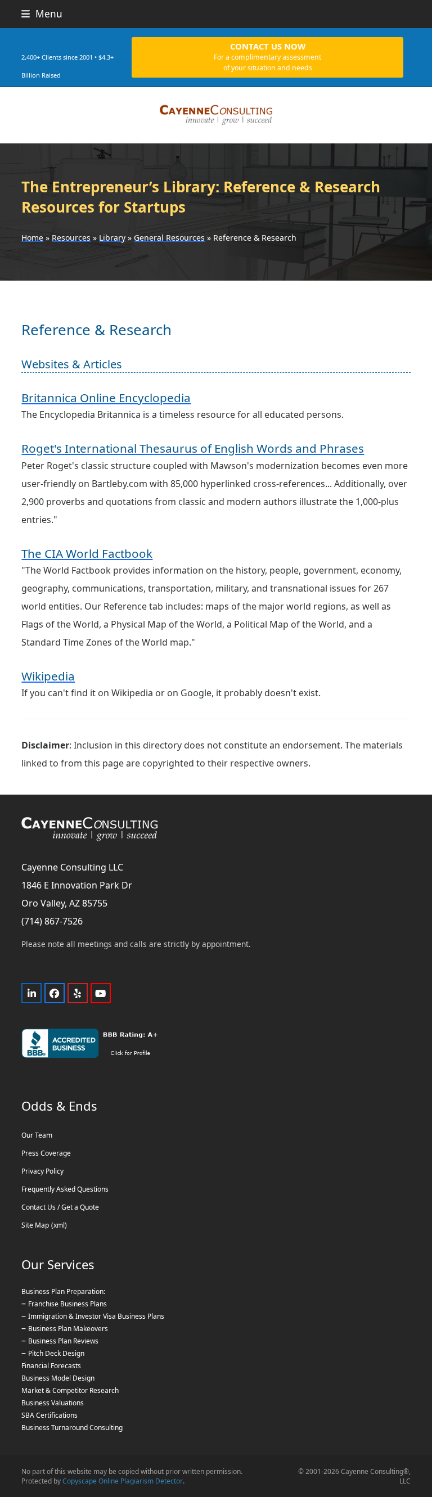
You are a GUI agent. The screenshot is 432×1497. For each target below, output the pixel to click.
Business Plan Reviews (63, 1341)
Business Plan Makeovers (68, 1328)
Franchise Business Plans (67, 1304)
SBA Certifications (49, 1415)
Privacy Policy (42, 1171)
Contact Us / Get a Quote (60, 1207)
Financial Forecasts (51, 1365)
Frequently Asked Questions (65, 1189)
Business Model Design (57, 1378)
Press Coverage (46, 1153)
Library (112, 237)
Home (32, 237)
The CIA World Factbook (86, 553)
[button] (41, 13)
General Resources (169, 237)
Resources (71, 237)
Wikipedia (48, 676)
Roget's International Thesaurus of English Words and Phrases (192, 448)
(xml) (59, 1225)
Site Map (35, 1225)
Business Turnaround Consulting (72, 1427)
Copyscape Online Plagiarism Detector (122, 1481)
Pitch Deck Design (56, 1353)
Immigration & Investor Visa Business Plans (96, 1316)
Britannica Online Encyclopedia (106, 397)
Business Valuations (52, 1403)
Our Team (36, 1135)
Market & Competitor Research (70, 1390)
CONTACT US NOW (267, 56)
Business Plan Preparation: (63, 1291)
